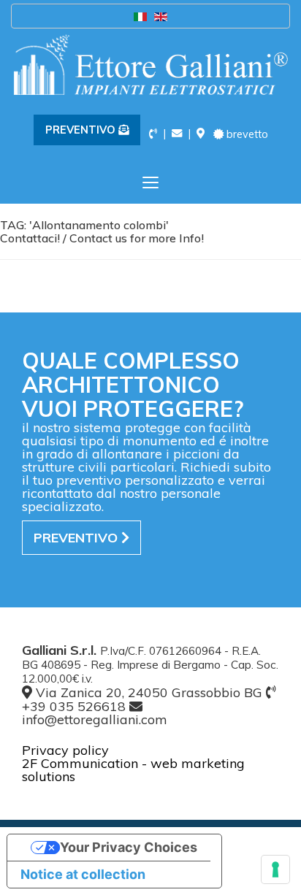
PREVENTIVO (81, 130)
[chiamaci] (153, 133)
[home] (150, 64)
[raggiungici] (201, 133)
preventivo (77, 537)
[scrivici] (177, 133)
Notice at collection (82, 874)
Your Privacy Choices (128, 847)
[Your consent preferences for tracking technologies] (275, 869)
